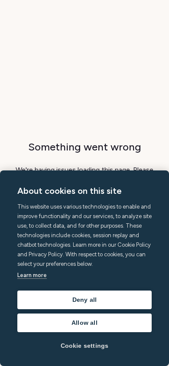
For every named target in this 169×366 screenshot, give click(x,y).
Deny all (84, 300)
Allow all (85, 323)
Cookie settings (85, 346)
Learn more (32, 275)
